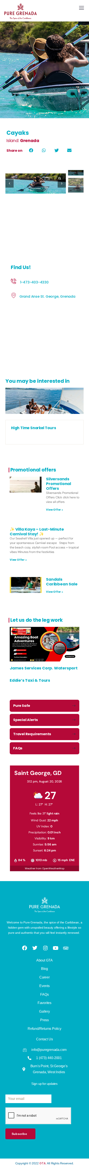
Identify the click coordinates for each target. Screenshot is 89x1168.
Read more (44, 415)
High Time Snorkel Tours (33, 427)
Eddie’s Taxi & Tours (30, 680)
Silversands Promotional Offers (58, 483)
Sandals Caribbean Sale (61, 582)
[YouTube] (56, 948)
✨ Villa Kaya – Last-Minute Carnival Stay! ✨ (37, 532)
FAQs (17, 748)
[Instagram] (45, 948)
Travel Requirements (32, 734)
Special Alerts (25, 719)
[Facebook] (25, 948)
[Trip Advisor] (66, 948)
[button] (31, 150)
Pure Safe (21, 705)
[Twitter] (35, 947)
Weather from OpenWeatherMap (44, 868)
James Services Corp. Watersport (44, 668)
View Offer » (54, 509)
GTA (42, 1163)
